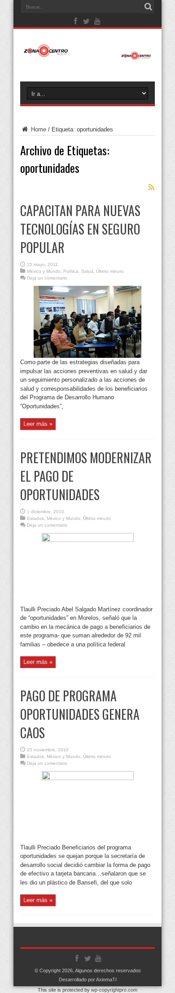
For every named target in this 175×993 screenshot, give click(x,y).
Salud (87, 271)
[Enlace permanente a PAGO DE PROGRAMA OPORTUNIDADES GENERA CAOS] (88, 778)
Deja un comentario (47, 277)
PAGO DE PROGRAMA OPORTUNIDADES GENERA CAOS (80, 714)
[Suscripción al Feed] (151, 187)
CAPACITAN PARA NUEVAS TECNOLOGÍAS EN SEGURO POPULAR (80, 229)
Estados (35, 518)
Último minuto (110, 271)
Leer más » (37, 423)
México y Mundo (44, 271)
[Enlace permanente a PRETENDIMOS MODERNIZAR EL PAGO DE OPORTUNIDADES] (88, 540)
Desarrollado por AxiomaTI (88, 979)
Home (37, 129)
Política (71, 271)
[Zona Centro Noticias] (87, 55)
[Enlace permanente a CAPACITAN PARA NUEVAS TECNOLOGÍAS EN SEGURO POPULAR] (87, 355)
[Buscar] (148, 7)
